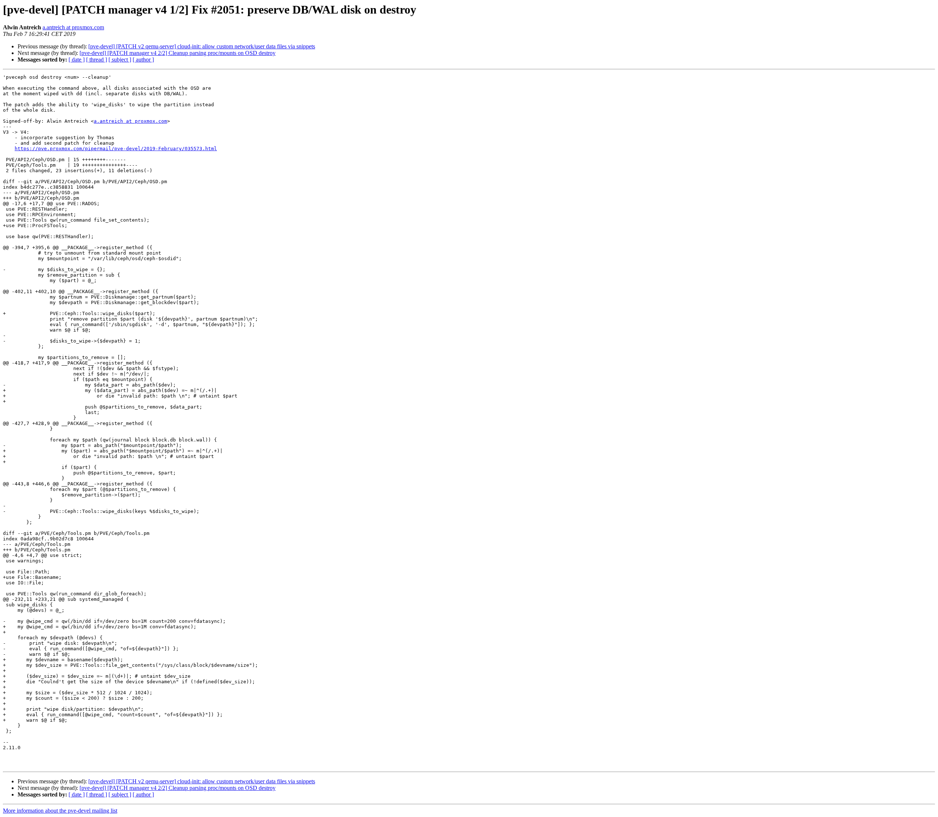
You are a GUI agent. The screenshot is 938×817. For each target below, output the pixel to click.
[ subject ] (119, 59)
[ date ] (77, 59)
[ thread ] (96, 59)
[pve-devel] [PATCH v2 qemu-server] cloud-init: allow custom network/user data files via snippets (201, 46)
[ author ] (143, 59)
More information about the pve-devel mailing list (60, 810)
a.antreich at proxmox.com (73, 27)
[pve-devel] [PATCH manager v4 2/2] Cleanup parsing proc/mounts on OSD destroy (178, 53)
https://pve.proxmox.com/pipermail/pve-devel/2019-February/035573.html (116, 148)
